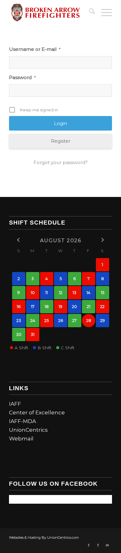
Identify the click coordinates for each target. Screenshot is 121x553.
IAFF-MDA (22, 421)
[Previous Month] (18, 240)
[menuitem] (89, 12)
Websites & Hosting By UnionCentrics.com (44, 537)
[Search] (89, 12)
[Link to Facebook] (88, 545)
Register (60, 141)
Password (22, 77)
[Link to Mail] (107, 545)
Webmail (21, 438)
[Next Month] (102, 240)
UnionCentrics (28, 430)
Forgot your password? (61, 162)
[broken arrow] (50, 12)
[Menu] (103, 12)
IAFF (15, 404)
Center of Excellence (37, 412)
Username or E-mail (34, 49)
